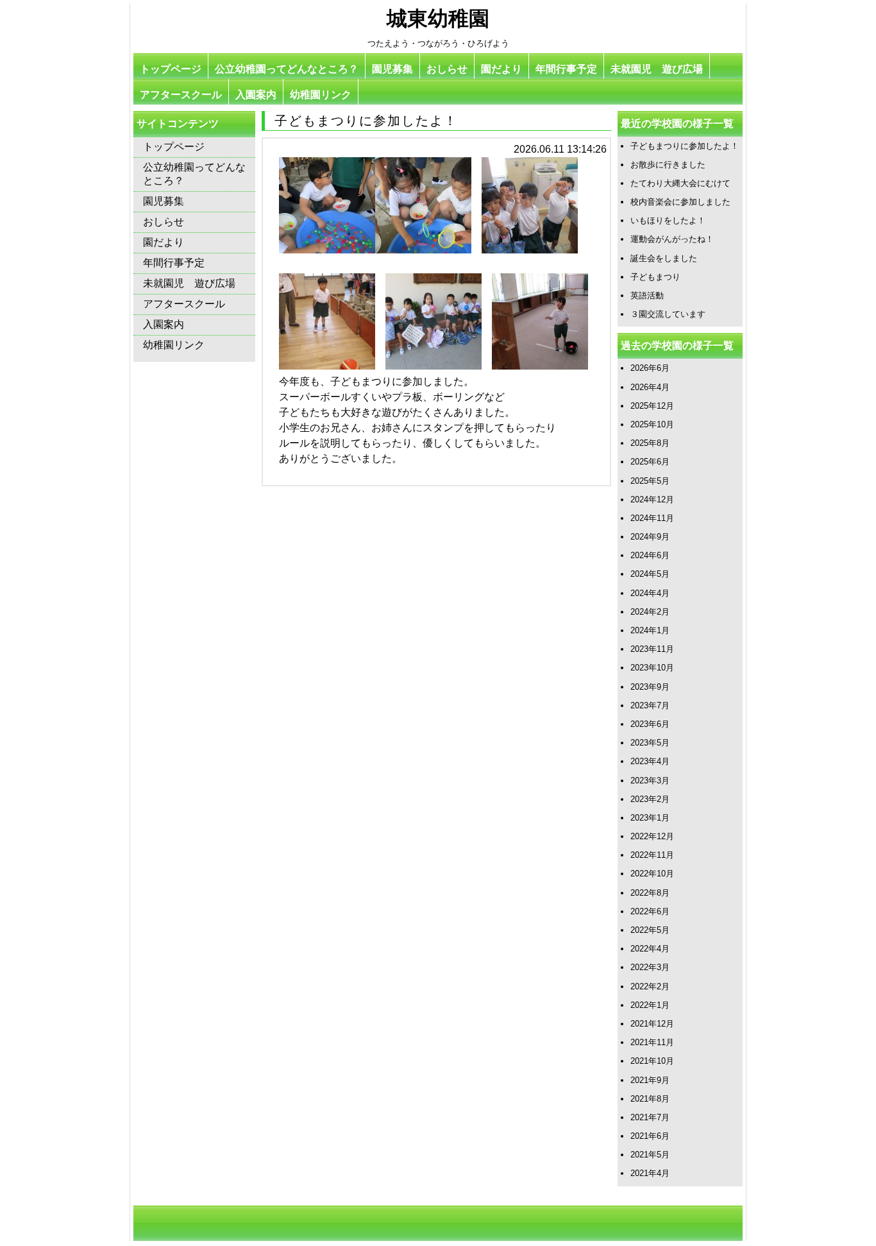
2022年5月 (650, 930)
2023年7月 (650, 705)
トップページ (170, 69)
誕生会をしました (663, 258)
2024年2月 (650, 612)
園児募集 (392, 69)
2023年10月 (652, 667)
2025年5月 (650, 481)
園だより (501, 69)
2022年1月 (650, 1005)
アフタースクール (181, 94)
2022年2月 (650, 986)
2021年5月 (650, 1154)
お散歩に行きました (667, 164)
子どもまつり (655, 277)
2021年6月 (650, 1136)
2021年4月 (650, 1173)
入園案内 (255, 94)
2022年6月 (650, 911)
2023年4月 (650, 761)
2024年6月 (650, 555)
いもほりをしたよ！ (667, 220)
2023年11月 (652, 649)
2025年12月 (652, 406)
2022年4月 (650, 948)
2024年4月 (650, 593)
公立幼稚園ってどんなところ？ (286, 69)
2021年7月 (650, 1117)
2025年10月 (652, 424)
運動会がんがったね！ (672, 239)
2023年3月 (650, 780)
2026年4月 (650, 387)
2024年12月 (652, 499)
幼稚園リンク (320, 94)
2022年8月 (650, 893)
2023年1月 (650, 818)
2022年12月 (652, 836)
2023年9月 (650, 687)
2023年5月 (650, 742)
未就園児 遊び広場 (657, 69)
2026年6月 (650, 368)
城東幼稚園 (438, 18)
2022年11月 (652, 855)
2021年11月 (652, 1042)
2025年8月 (650, 443)
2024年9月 (650, 537)
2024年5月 (650, 574)
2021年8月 (650, 1099)
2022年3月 (650, 967)
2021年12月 (652, 1023)
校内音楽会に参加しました (680, 202)
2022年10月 (652, 873)
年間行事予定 (566, 69)
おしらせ (446, 69)
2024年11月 (652, 518)
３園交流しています (667, 314)
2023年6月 (650, 724)
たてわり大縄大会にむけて (680, 183)
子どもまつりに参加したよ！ (684, 146)
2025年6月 (650, 461)
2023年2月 (650, 799)
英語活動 (647, 295)
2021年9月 (650, 1080)
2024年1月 (650, 630)
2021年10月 (652, 1061)
